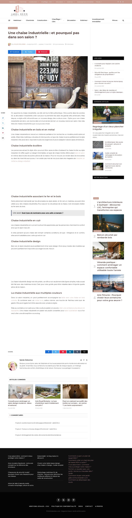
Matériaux (12, 2)
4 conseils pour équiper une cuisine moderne (107, 64)
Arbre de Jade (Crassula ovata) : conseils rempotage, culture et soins (21, 484)
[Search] (123, 20)
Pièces (98, 2)
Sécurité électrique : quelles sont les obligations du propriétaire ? (107, 73)
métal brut (39, 300)
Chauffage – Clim (46, 2)
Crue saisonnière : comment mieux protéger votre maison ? (20, 457)
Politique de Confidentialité (64, 506)
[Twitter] (3, 123)
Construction (33, 2)
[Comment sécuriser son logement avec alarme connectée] (98, 166)
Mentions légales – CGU (39, 506)
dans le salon (80, 153)
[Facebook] (3, 118)
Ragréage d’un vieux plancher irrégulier (108, 127)
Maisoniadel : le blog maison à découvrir (47, 457)
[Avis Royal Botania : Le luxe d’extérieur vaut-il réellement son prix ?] (47, 391)
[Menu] (9, 20)
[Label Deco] (19, 11)
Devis (80, 506)
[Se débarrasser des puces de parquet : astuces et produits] (98, 144)
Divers (96, 198)
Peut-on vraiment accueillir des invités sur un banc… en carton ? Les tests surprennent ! (75, 403)
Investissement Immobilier (85, 2)
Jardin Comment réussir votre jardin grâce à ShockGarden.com (79, 475)
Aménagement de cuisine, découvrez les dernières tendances (41, 435)
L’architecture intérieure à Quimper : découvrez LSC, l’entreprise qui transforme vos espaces (109, 206)
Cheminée (23, 2)
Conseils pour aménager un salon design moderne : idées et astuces (20, 403)
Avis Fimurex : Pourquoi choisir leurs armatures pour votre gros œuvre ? (109, 297)
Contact (89, 506)
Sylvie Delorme (19, 44)
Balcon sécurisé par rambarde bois (107, 236)
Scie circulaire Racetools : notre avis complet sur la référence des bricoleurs (20, 465)
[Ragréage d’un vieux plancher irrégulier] (108, 115)
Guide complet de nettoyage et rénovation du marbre (113, 155)
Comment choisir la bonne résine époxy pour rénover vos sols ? (109, 82)
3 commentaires (59, 44)
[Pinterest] (3, 133)
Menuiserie (97, 231)
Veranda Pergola (99, 258)
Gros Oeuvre (98, 291)
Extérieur (70, 2)
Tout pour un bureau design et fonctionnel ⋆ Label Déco (39, 429)
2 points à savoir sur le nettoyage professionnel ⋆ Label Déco (41, 423)
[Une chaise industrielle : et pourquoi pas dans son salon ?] (48, 82)
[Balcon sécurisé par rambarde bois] (108, 223)
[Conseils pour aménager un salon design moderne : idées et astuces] (20, 391)
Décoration (59, 2)
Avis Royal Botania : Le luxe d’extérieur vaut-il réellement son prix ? (47, 403)
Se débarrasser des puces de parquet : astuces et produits (114, 144)
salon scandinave (71, 311)
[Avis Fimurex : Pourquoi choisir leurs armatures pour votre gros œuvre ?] (108, 283)
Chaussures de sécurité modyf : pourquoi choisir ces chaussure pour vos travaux (21, 474)
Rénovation (97, 122)
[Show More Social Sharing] (52, 52)
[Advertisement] (48, 178)
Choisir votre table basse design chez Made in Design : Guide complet (50, 464)
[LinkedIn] (3, 128)
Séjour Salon (13, 28)
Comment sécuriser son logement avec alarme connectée (113, 166)
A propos (99, 506)
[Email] (3, 138)
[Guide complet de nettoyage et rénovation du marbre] (98, 155)
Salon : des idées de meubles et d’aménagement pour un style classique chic (108, 91)
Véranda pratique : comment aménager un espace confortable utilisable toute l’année (109, 266)
